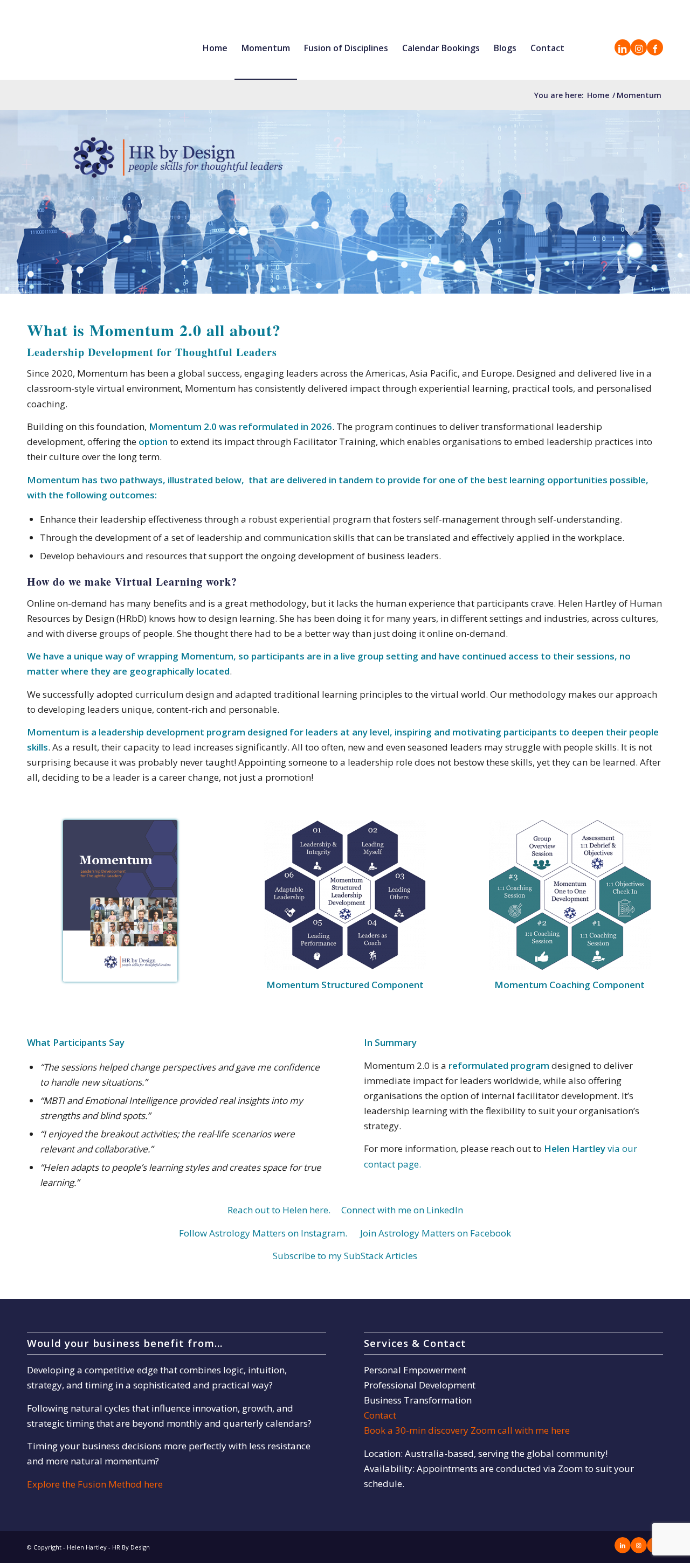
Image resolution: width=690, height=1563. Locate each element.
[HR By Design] (95, 48)
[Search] (581, 48)
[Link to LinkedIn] (623, 47)
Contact (380, 1415)
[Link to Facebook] (655, 47)
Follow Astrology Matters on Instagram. (263, 1233)
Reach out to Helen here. (280, 1210)
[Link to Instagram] (639, 47)
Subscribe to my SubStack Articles (345, 1255)
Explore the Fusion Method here (95, 1484)
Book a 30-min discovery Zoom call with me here (467, 1430)
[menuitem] (215, 48)
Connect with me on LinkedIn (402, 1210)
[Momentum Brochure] (120, 901)
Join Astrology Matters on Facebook (435, 1233)
